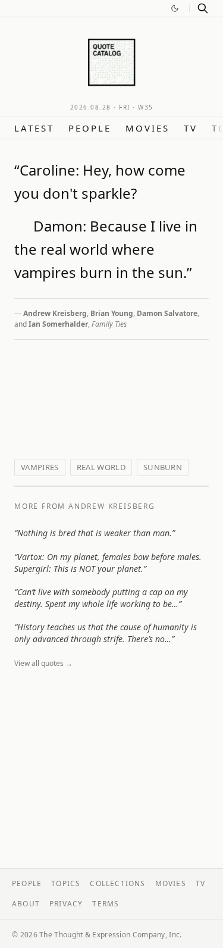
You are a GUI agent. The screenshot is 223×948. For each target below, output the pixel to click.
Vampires (40, 467)
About (26, 904)
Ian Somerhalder (58, 324)
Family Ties (109, 324)
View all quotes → (43, 663)
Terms (105, 904)
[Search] (203, 8)
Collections (117, 883)
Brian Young (111, 313)
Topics (65, 883)
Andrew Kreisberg (55, 313)
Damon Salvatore (167, 313)
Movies (147, 128)
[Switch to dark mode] (175, 8)
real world (101, 467)
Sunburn (162, 467)
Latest (34, 128)
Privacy (66, 904)
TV (190, 128)
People (89, 128)
